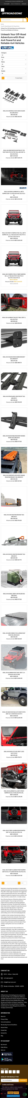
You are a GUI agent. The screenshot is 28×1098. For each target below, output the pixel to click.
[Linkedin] (10, 1071)
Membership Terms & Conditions (9, 1024)
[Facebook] (2, 1071)
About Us (3, 1016)
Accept (11, 1092)
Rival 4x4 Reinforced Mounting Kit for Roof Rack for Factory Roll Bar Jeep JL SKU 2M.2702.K (14, 152)
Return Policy (4, 1027)
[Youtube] (14, 1071)
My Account (4, 1044)
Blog (2, 1035)
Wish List (3, 1050)
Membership (17, 3)
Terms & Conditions (6, 1022)
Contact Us (4, 1033)
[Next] (25, 883)
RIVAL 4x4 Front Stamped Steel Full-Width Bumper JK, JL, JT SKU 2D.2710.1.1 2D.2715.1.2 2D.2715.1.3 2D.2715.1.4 (14, 234)
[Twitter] (6, 1071)
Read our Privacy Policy (13, 1095)
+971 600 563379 (6, 3)
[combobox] (10, 19)
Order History (4, 1047)
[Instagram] (18, 1071)
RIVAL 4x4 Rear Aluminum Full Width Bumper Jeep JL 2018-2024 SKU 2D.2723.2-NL (13, 193)
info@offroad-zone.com (10, 982)
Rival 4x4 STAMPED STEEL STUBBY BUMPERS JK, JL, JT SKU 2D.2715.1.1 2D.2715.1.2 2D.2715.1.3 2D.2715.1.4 (14, 276)
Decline (16, 1092)
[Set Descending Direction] (25, 78)
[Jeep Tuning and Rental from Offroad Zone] (12, 14)
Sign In (12, 3)
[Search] (21, 20)
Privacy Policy (4, 1019)
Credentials (4, 1030)
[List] (6, 78)
